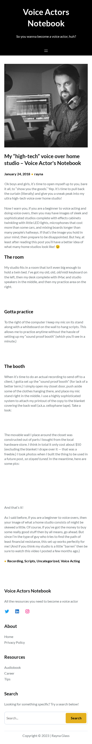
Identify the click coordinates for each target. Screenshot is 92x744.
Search (76, 718)
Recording (15, 561)
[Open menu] (46, 50)
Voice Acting (70, 561)
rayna (38, 174)
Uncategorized (48, 561)
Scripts (29, 561)
